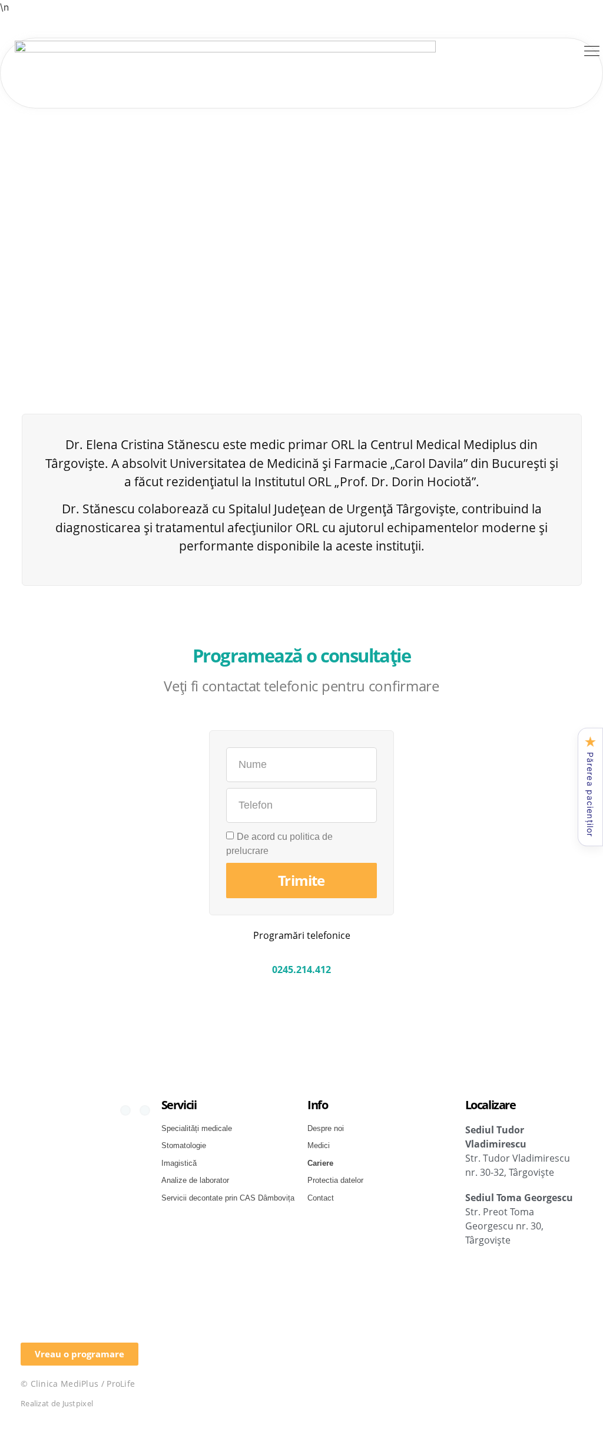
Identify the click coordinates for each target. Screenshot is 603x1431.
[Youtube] (145, 1110)
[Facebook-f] (125, 1110)
